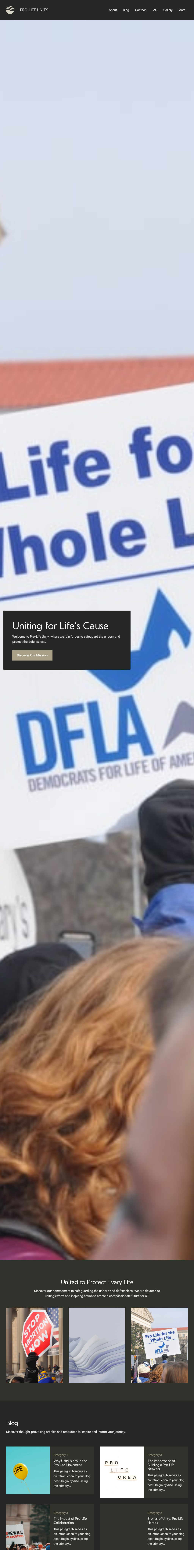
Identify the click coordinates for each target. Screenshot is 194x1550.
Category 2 (155, 1513)
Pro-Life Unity (34, 10)
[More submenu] (187, 10)
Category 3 (155, 1455)
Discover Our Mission (32, 655)
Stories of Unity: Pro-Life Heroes (166, 1520)
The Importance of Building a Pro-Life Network (161, 1465)
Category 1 (61, 1455)
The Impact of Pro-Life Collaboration (70, 1520)
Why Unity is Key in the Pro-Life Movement (70, 1463)
